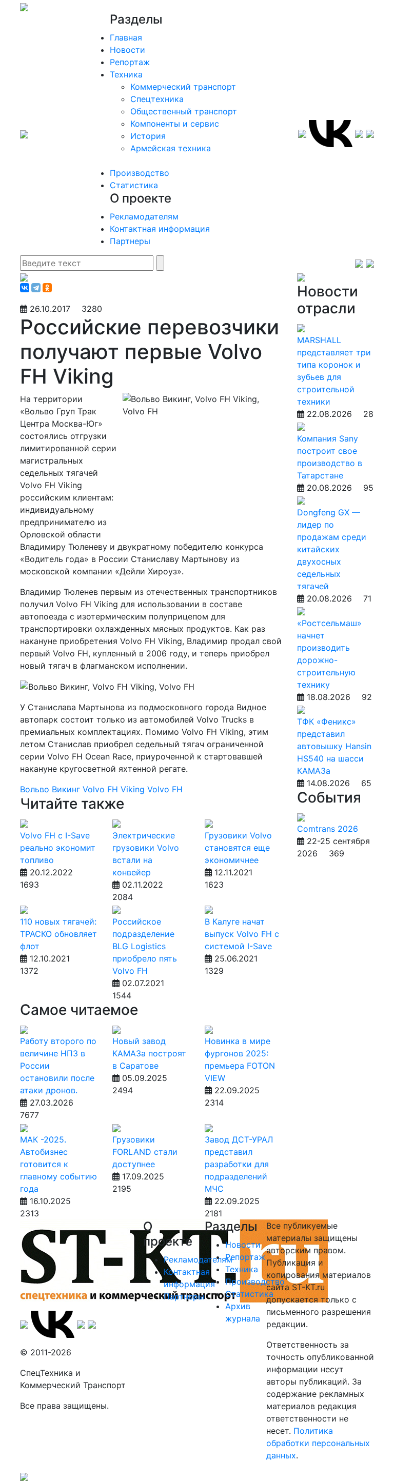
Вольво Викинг (51, 789)
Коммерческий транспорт (183, 87)
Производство (139, 173)
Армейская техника (170, 148)
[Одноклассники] (47, 287)
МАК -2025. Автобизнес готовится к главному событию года (58, 1164)
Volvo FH (165, 789)
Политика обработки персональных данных (318, 1443)
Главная (126, 37)
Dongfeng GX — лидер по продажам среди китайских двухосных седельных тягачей (331, 549)
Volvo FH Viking (115, 789)
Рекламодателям (144, 216)
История (148, 136)
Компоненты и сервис (174, 123)
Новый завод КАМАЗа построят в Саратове (149, 1053)
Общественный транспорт (183, 111)
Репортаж (130, 62)
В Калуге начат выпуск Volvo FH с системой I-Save (242, 933)
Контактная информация (160, 229)
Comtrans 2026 (327, 829)
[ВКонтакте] (24, 287)
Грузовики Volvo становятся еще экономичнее (238, 847)
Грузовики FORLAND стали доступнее (145, 1151)
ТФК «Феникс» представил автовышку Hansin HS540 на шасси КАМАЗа (334, 746)
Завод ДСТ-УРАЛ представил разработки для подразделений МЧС (239, 1164)
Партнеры (130, 241)
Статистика (134, 185)
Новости (127, 50)
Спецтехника (157, 99)
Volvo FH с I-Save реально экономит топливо (57, 847)
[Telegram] (36, 287)
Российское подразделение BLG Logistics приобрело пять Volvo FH (144, 946)
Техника (126, 74)
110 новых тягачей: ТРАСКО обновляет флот (58, 933)
